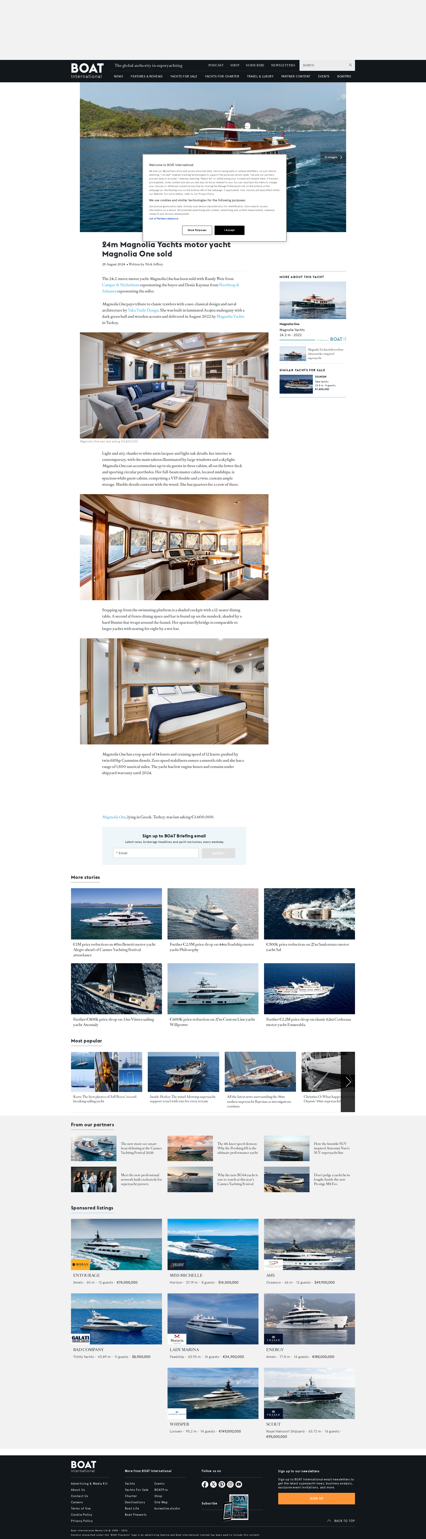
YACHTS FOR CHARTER (222, 76)
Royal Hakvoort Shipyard (285, 1431)
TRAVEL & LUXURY (260, 76)
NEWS (118, 76)
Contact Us (79, 1496)
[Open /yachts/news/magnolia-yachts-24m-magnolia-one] (293, 353)
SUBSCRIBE (255, 65)
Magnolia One (290, 324)
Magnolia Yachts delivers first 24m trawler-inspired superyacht (325, 354)
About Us (78, 1490)
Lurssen (176, 1431)
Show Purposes (197, 230)
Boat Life (132, 1508)
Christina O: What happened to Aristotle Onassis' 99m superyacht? (333, 1098)
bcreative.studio (167, 1508)
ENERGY (275, 1349)
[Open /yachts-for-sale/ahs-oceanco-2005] (309, 1244)
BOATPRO (344, 76)
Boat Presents (136, 1515)
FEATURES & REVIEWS (147, 76)
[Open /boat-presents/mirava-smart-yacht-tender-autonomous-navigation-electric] (93, 1148)
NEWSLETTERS (283, 65)
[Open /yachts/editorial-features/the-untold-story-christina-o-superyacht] (337, 1072)
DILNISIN (320, 376)
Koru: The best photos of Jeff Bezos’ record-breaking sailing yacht (105, 1098)
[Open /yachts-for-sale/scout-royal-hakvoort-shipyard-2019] (309, 1393)
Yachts (130, 1484)
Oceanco (273, 1282)
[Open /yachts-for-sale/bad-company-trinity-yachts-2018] (116, 1319)
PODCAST (216, 65)
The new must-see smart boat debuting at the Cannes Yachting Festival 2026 (141, 1148)
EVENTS (323, 76)
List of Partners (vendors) (163, 218)
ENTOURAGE (86, 1275)
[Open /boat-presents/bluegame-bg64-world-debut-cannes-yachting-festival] (190, 1179)
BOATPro (161, 1490)
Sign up (316, 1498)
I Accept (229, 230)
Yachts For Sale (136, 1490)
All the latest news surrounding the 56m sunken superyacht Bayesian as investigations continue (259, 1101)
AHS (270, 1275)
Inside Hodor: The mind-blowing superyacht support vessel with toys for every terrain (182, 1098)
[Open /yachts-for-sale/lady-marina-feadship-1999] (213, 1319)
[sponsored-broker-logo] (80, 1269)
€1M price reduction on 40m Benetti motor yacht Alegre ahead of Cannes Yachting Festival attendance (114, 950)
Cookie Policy (82, 1515)
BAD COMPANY (88, 1349)
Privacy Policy (82, 1521)
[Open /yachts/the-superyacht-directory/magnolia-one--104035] (313, 300)
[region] (214, 198)
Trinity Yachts (83, 1357)
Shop (158, 1496)
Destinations (135, 1502)
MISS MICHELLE (186, 1275)
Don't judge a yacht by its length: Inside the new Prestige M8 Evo (332, 1179)
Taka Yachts (322, 381)
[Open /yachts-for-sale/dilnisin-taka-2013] (296, 384)
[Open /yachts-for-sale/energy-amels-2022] (309, 1319)
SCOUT (273, 1424)
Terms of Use (81, 1508)
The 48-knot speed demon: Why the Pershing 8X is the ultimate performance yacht (237, 1148)
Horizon (176, 1282)
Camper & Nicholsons (120, 285)
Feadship (177, 1357)
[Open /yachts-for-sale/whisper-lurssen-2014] (213, 1393)
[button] (333, 157)
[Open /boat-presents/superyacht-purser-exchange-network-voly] (93, 1179)
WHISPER (179, 1424)
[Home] (90, 71)
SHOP (234, 65)
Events (159, 1484)
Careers (77, 1502)
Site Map (161, 1502)
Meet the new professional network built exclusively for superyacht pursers (141, 1179)
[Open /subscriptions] (231, 1508)
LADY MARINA (184, 1349)
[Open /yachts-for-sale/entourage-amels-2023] (116, 1244)
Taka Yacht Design (143, 310)
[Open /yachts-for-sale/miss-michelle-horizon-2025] (213, 1244)
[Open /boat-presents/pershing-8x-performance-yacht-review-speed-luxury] (190, 1148)
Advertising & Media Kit (89, 1484)
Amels (78, 1282)
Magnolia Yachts (230, 316)
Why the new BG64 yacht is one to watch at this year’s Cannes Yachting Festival (237, 1179)
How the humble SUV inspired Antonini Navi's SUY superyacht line (332, 1148)
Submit (218, 853)
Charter (131, 1496)
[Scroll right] (348, 1082)
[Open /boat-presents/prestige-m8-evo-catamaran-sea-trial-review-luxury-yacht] (287, 1179)
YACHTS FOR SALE (183, 76)
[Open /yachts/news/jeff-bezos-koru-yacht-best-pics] (106, 1072)
